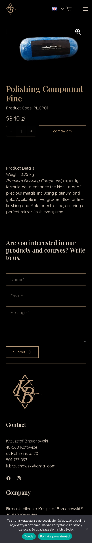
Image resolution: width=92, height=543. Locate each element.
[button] (58, 9)
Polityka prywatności (55, 536)
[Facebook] (11, 478)
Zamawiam (62, 131)
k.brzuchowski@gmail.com (31, 466)
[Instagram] (21, 478)
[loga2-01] (11, 9)
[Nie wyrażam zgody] (86, 529)
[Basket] (69, 9)
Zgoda (28, 536)
